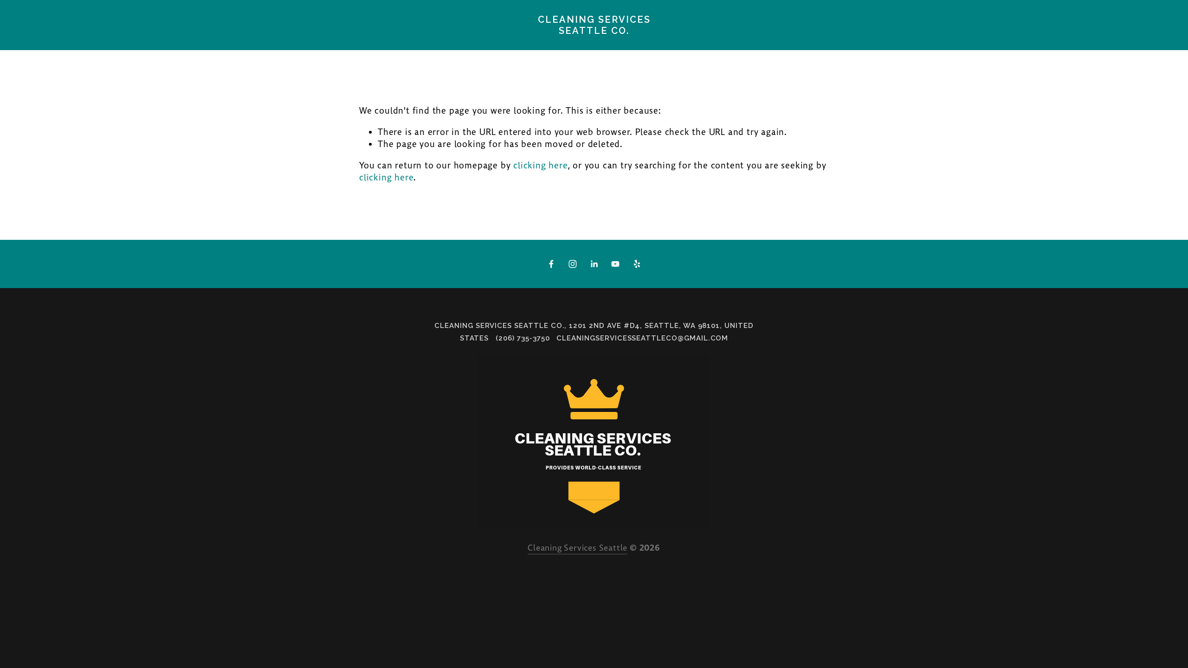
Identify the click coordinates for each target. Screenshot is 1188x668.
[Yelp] (636, 264)
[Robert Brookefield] (615, 264)
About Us (275, 44)
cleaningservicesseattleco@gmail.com (642, 338)
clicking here (540, 166)
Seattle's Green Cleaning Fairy (92, 44)
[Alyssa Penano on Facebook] (551, 264)
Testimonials (341, 44)
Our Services (416, 44)
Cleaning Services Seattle (577, 548)
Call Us (478, 44)
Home (227, 44)
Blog (190, 44)
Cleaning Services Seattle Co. (594, 25)
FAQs (520, 44)
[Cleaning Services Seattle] (572, 264)
